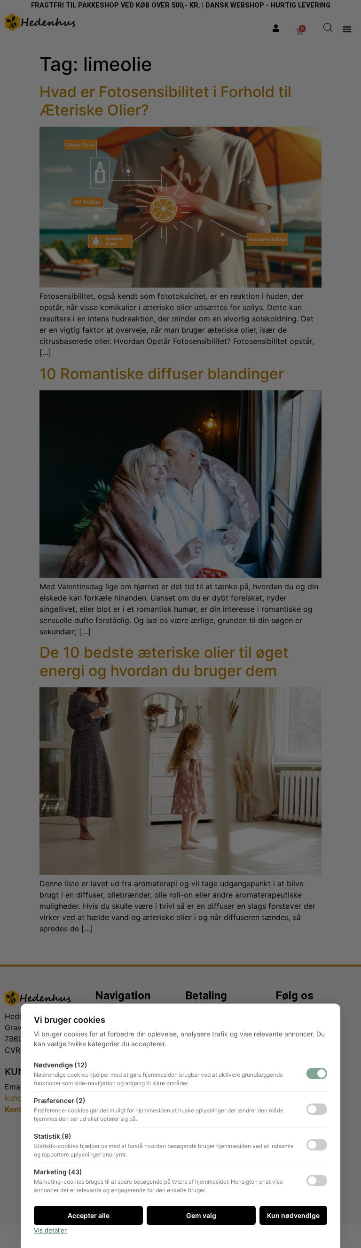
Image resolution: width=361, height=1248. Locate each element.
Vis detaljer (50, 1230)
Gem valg (201, 1215)
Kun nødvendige (293, 1215)
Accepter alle (89, 1215)
